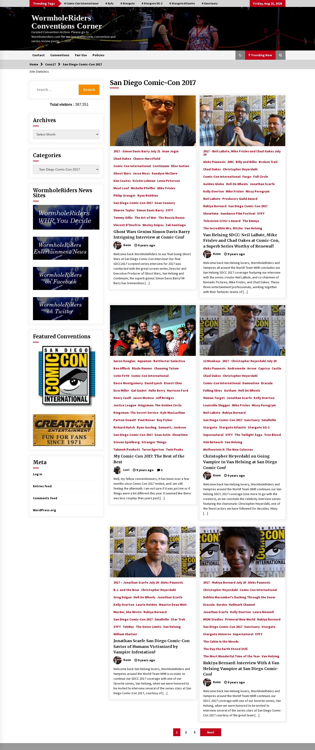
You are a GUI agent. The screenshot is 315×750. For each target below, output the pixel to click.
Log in (37, 474)
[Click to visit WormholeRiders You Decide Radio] (66, 217)
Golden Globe (213, 184)
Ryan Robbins (147, 195)
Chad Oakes (122, 158)
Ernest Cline (173, 383)
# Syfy (109, 3)
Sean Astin (162, 434)
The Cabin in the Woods (221, 641)
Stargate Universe (217, 634)
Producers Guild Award (239, 198)
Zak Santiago (176, 225)
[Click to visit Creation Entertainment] (64, 430)
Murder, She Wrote (127, 612)
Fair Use (81, 55)
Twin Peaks (174, 449)
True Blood (272, 434)
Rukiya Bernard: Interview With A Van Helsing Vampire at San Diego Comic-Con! (241, 668)
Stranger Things (154, 442)
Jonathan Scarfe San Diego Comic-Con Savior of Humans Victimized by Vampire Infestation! (151, 646)
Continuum (161, 166)
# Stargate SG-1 (152, 3)
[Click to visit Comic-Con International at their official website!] (64, 376)
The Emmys (250, 220)
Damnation (250, 383)
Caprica (264, 368)
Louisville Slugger (216, 405)
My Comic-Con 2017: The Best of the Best (148, 459)
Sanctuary (252, 420)
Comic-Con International (132, 166)
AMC (231, 161)
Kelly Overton (213, 191)
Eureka (222, 604)
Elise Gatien (180, 166)
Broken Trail (268, 161)
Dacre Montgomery (128, 383)
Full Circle (260, 176)
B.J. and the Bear (126, 589)
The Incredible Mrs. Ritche (223, 228)
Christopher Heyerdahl (240, 169)
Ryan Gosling (147, 427)
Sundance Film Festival (237, 213)
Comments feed (45, 498)
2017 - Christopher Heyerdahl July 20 (249, 361)
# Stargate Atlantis (182, 3)
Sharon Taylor (124, 210)
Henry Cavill (122, 397)
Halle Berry (157, 390)
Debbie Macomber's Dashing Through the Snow (239, 597)
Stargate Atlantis (232, 427)
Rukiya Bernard (214, 206)
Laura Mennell (263, 612)
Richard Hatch (124, 427)
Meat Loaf (121, 188)
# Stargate (127, 3)
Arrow (251, 368)
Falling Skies (212, 390)
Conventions (59, 55)
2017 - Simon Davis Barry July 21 (136, 151)
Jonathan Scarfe (262, 184)
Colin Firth (121, 375)
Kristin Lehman (144, 180)
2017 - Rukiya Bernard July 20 (224, 582)
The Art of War (145, 217)
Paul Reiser (146, 420)
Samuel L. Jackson (172, 427)
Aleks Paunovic (214, 161)
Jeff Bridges (165, 397)
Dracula (267, 383)
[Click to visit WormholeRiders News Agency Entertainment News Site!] (60, 248)
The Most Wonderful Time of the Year (231, 656)
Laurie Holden (146, 604)
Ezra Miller (121, 390)
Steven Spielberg (126, 442)
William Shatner (125, 634)
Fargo (246, 176)
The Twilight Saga (248, 434)
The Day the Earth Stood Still (225, 648)
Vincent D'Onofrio (127, 225)
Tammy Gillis (123, 217)
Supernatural (213, 434)
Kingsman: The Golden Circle (159, 405)
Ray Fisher (164, 420)
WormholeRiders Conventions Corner (66, 21)
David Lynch (153, 383)
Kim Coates (122, 180)
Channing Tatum (166, 368)
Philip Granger (124, 195)
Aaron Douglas (124, 361)
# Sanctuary (209, 3)
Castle (276, 368)
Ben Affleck (121, 368)
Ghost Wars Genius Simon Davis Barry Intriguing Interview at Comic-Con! (151, 234)
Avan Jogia (170, 151)
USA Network (213, 442)
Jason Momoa (143, 397)
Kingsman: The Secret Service (135, 412)
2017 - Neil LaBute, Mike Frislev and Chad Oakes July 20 (242, 152)
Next (210, 732)
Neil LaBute (211, 198)
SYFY (169, 210)
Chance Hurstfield (146, 158)
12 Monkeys (211, 361)
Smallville (269, 420)
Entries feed (42, 486)
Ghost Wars (122, 173)
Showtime (211, 213)
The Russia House (171, 217)
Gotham (230, 390)
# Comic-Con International (81, 3)
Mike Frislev (166, 188)
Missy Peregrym (258, 191)
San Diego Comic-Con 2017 (133, 202)
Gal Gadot (139, 390)
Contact (38, 55)
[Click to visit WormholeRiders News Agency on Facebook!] (60, 278)
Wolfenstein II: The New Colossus (228, 449)
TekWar (128, 626)
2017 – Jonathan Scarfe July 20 (136, 582)
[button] (240, 55)
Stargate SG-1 (259, 427)
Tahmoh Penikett (126, 449)
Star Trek (178, 619)
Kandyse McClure (164, 173)
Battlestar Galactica (169, 361)
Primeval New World (240, 619)
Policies (98, 55)
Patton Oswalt (124, 420)
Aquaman (144, 361)
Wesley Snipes (153, 225)
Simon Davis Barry (150, 210)
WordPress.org (44, 510)
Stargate (210, 427)
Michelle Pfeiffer (143, 188)
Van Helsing (253, 228)
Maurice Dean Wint (173, 604)
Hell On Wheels (237, 184)
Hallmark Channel (242, 604)
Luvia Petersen (168, 180)
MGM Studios (213, 619)
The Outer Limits (148, 626)
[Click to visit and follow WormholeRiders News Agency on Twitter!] (60, 308)
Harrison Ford (177, 390)
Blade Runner (142, 368)
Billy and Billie (246, 161)
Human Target (214, 397)
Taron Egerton (153, 449)
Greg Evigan (122, 597)
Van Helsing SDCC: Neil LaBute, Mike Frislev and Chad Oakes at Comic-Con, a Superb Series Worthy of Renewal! (241, 240)
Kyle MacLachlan (172, 412)
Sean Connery (165, 202)
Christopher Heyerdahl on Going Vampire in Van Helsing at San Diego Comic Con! (240, 462)
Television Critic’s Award (222, 220)
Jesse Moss (141, 173)
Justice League (124, 405)
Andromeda (236, 368)
